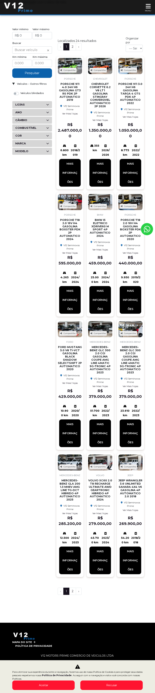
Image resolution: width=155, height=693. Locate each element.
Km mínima (19, 56)
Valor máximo (41, 29)
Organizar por (132, 40)
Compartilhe (70, 70)
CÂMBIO (21, 120)
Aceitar (43, 685)
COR (18, 135)
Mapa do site (22, 642)
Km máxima (40, 56)
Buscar (16, 43)
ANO (18, 112)
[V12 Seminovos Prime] (18, 7)
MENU (148, 10)
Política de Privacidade (33, 645)
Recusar (111, 685)
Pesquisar (32, 73)
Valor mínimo (20, 29)
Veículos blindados (32, 93)
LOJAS (20, 104)
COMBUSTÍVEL (25, 128)
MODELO (21, 151)
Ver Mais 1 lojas (70, 113)
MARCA (20, 143)
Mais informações (69, 173)
